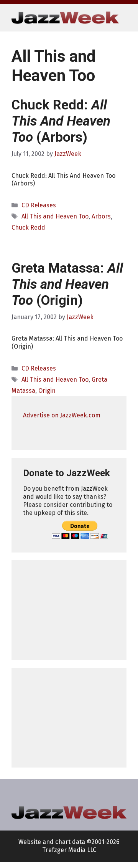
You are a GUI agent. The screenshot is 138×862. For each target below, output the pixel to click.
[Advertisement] (69, 610)
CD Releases (38, 205)
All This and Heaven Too (55, 216)
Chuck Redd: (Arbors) (61, 121)
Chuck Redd (28, 227)
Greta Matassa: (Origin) (67, 284)
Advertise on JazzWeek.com (61, 415)
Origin (47, 390)
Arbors (101, 216)
